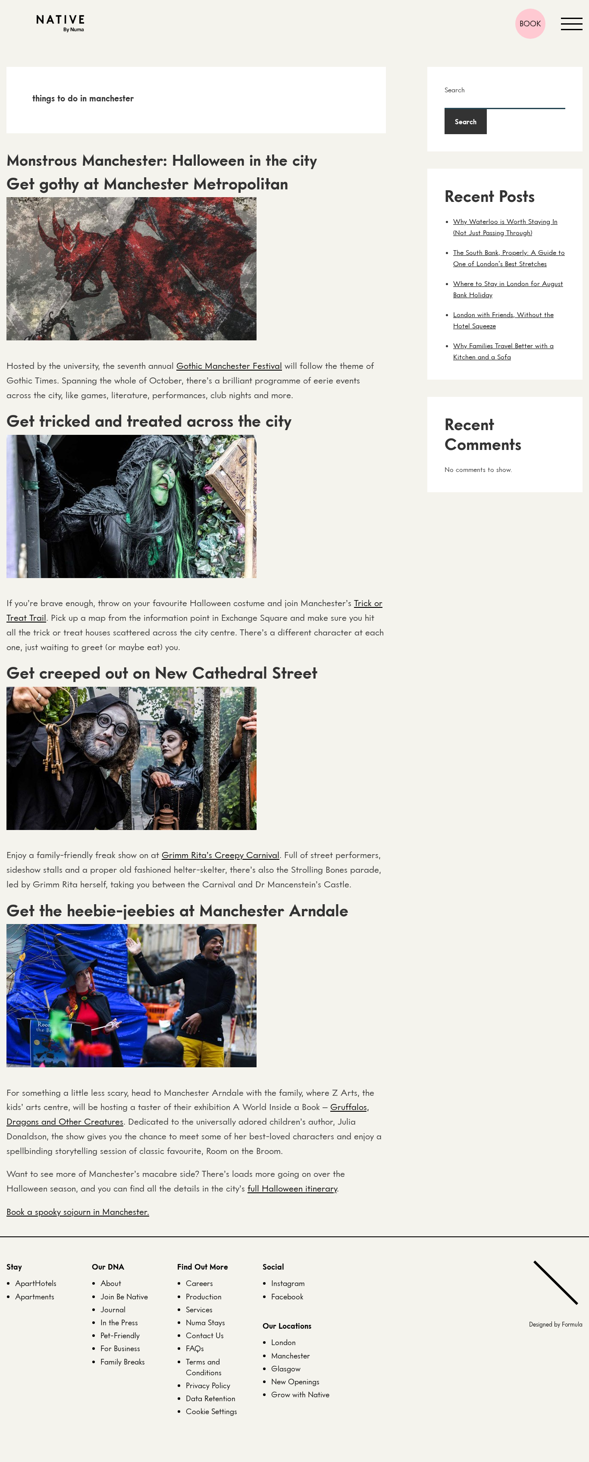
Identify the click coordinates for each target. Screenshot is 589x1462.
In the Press (119, 1322)
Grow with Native (300, 1394)
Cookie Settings (211, 1411)
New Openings (295, 1381)
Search (455, 89)
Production (204, 1296)
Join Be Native (124, 1296)
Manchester (290, 1355)
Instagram (288, 1283)
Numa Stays (205, 1322)
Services (199, 1309)
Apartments (34, 1296)
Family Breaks (122, 1361)
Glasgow (286, 1368)
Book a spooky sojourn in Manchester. (77, 1211)
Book (530, 23)
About (110, 1283)
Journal (112, 1309)
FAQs (195, 1348)
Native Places (60, 24)
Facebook (287, 1296)
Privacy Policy (208, 1385)
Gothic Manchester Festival (229, 365)
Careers (199, 1283)
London (283, 1342)
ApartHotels (35, 1283)
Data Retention (210, 1398)
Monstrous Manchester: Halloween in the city (161, 160)
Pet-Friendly (120, 1335)
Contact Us (205, 1335)
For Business (120, 1348)
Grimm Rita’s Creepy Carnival (220, 854)
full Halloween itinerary (292, 1188)
